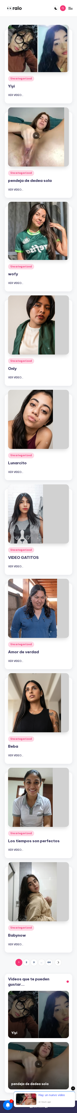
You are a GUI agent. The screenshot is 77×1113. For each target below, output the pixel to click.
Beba (13, 746)
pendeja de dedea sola (30, 180)
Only (12, 368)
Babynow (17, 935)
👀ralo (14, 8)
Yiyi (11, 86)
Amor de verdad (23, 652)
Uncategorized (21, 78)
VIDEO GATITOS (23, 557)
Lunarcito (17, 463)
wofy (13, 274)
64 (49, 962)
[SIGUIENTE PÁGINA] (58, 962)
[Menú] (70, 8)
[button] (58, 962)
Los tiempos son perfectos (34, 840)
